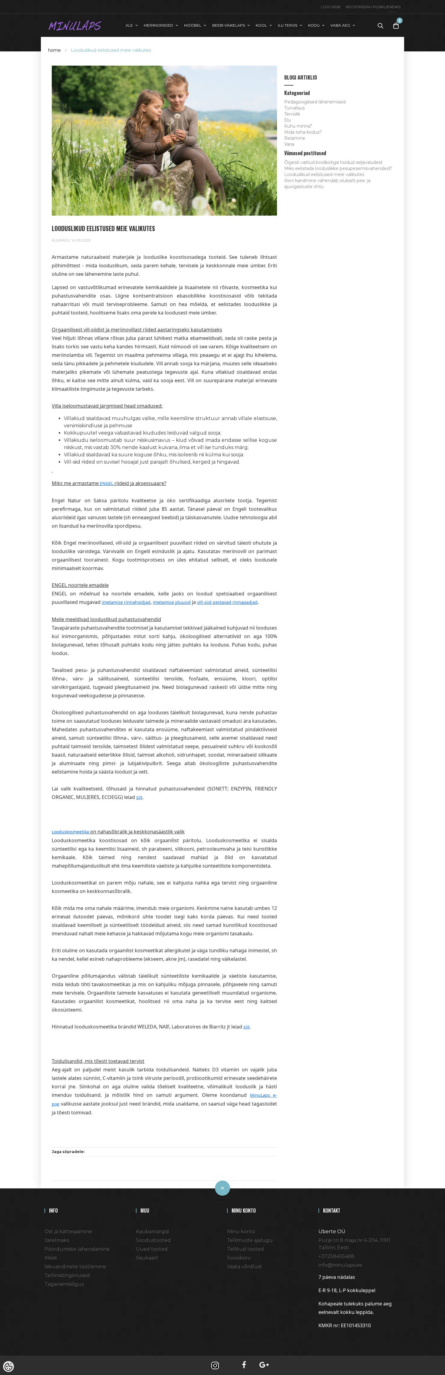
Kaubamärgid (152, 1231)
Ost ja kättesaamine (68, 1231)
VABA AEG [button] (340, 25)
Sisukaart (147, 1258)
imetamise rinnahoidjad (126, 602)
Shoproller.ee (329, 1337)
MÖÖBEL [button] (192, 25)
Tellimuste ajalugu (250, 1240)
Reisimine (294, 138)
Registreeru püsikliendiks (373, 7)
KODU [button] (314, 25)
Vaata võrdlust (244, 1266)
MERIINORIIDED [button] (158, 25)
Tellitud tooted (245, 1249)
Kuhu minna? (298, 126)
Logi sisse (331, 7)
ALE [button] (129, 25)
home (54, 50)
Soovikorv (239, 1258)
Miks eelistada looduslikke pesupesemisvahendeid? (338, 168)
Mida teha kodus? (303, 132)
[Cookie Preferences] (8, 1366)
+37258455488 (336, 1256)
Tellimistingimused (67, 1275)
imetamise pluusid (172, 602)
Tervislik (292, 114)
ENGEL (106, 483)
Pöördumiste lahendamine (77, 1249)
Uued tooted (152, 1249)
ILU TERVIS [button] (287, 25)
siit (139, 797)
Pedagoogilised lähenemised (315, 102)
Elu (287, 120)
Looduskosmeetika (70, 832)
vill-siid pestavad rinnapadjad (227, 602)
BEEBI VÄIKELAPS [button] (228, 25)
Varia (289, 144)
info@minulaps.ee (340, 1265)
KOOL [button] (261, 25)
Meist (50, 1258)
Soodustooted (153, 1240)
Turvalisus (294, 108)
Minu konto (241, 1231)
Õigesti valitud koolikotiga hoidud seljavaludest (333, 162)
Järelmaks (56, 1240)
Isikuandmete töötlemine (75, 1266)
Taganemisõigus (64, 1284)
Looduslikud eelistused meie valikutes (111, 50)
